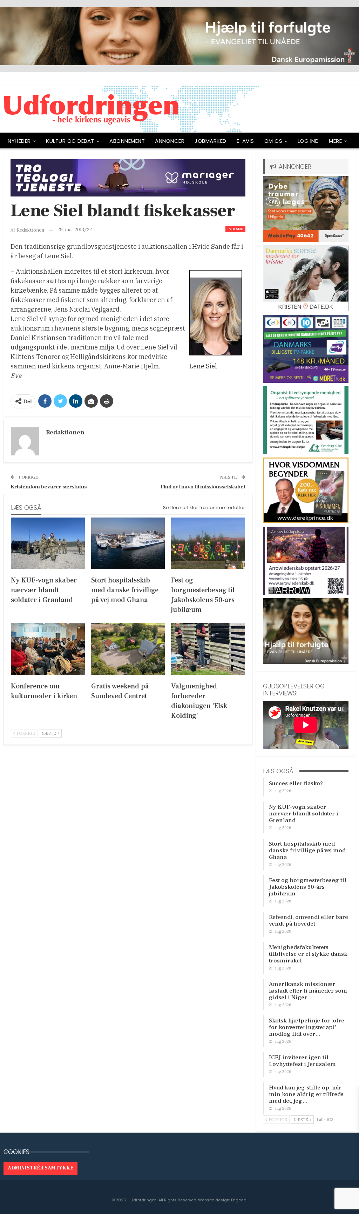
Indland (235, 229)
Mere (335, 141)
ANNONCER (169, 141)
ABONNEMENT (127, 141)
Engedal (239, 1200)
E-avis (245, 141)
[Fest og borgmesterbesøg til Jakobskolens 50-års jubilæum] (208, 543)
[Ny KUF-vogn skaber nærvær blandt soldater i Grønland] (48, 543)
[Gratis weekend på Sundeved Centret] (128, 649)
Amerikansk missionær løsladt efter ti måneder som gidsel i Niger (308, 990)
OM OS (273, 141)
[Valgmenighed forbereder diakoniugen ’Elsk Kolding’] (208, 649)
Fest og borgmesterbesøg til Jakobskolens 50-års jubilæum (307, 887)
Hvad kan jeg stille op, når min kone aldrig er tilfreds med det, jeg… (306, 1094)
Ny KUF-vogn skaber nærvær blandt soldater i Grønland (303, 813)
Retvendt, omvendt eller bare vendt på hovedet (308, 920)
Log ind (308, 141)
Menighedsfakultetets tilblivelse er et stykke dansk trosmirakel (308, 954)
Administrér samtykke (40, 1168)
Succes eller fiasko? (296, 783)
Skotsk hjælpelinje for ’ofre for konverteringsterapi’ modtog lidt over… (306, 1027)
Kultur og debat (70, 141)
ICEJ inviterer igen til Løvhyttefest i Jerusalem (302, 1061)
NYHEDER (19, 141)
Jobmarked (210, 141)
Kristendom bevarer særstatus (49, 486)
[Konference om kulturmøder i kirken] (48, 649)
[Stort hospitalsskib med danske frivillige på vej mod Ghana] (128, 543)
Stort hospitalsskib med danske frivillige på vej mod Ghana (307, 850)
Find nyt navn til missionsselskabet (203, 486)
